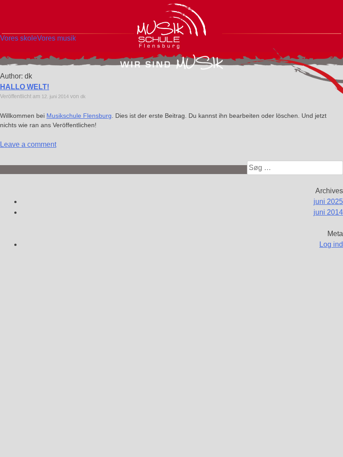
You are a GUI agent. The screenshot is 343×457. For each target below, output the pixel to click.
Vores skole (18, 38)
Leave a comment (28, 144)
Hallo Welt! (24, 87)
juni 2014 (328, 212)
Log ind (331, 244)
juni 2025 (328, 201)
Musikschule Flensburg (79, 115)
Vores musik (56, 38)
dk (83, 96)
